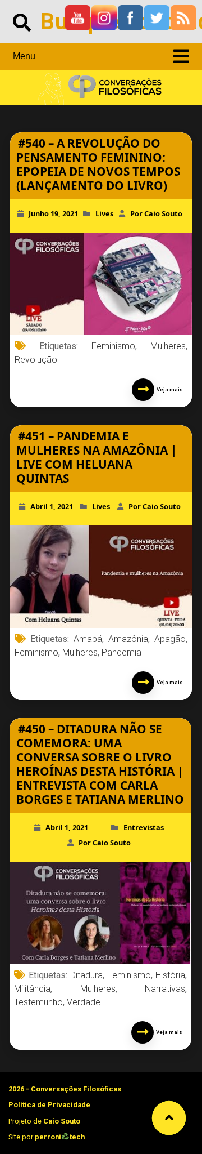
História (170, 975)
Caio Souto (61, 1121)
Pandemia (121, 652)
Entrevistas (143, 827)
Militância (32, 988)
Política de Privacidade (49, 1104)
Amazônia (128, 639)
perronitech (60, 1137)
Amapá (88, 639)
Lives (104, 213)
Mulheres (168, 346)
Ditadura (86, 975)
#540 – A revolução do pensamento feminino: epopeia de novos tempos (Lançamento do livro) (98, 164)
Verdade (83, 1002)
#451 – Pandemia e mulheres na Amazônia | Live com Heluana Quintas (96, 457)
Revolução (36, 359)
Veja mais (168, 389)
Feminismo (113, 346)
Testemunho (38, 1002)
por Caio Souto (156, 213)
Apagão (170, 639)
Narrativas (165, 988)
